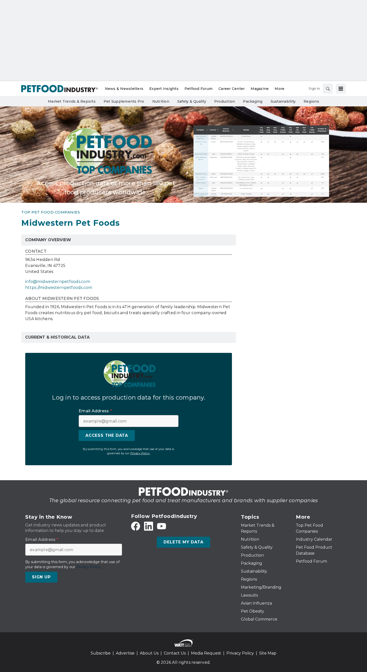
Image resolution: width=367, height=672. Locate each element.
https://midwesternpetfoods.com (58, 287)
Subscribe (101, 653)
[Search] (328, 89)
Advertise (125, 653)
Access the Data (106, 435)
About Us (149, 653)
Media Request (206, 653)
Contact (35, 251)
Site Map (267, 653)
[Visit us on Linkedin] (148, 526)
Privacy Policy (240, 653)
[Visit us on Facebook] (135, 526)
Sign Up (41, 577)
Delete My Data (183, 542)
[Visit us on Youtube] (161, 526)
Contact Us (175, 653)
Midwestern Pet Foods (70, 223)
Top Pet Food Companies (50, 212)
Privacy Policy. (140, 453)
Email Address (95, 411)
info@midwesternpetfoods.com (57, 281)
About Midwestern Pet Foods (62, 299)
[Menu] (341, 89)
